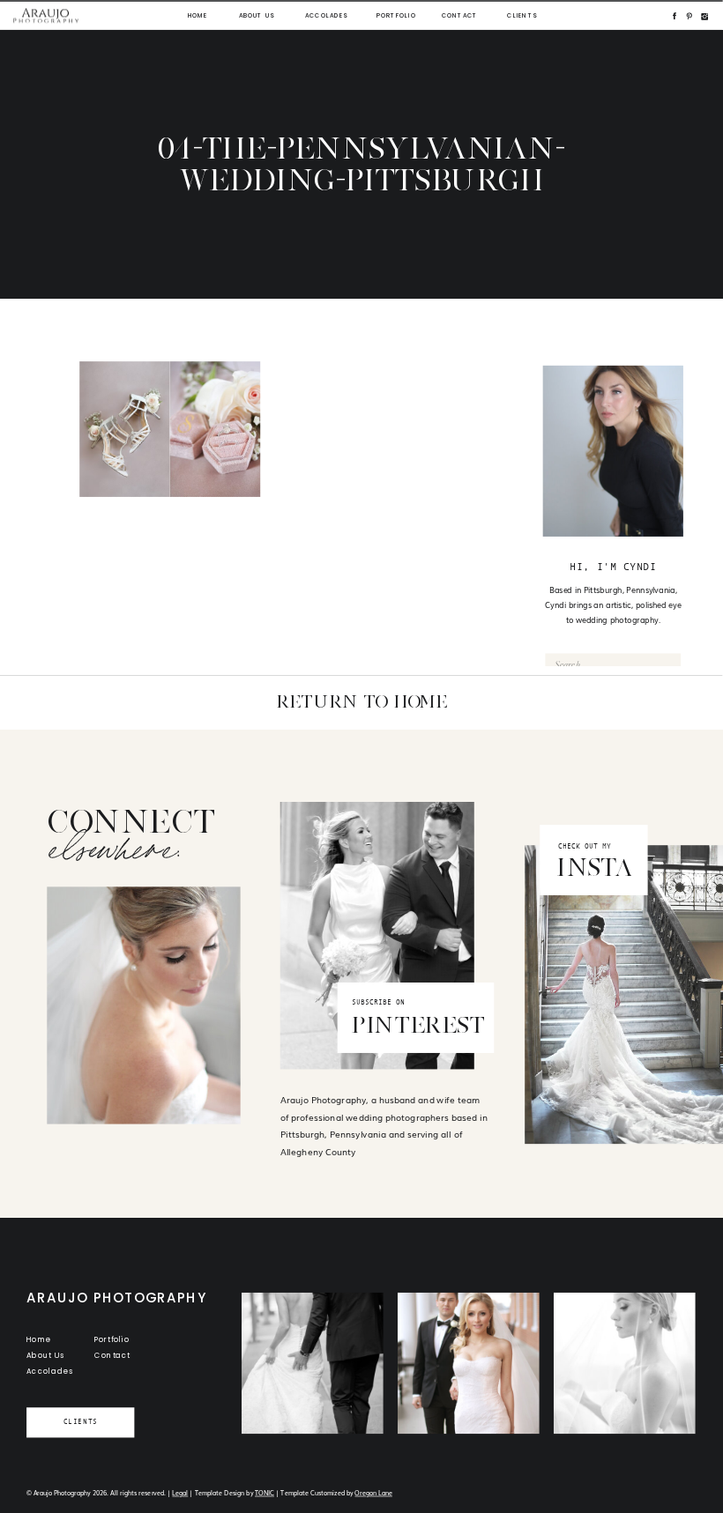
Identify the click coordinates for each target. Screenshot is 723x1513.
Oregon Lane (372, 1491)
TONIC (264, 1491)
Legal (180, 1491)
